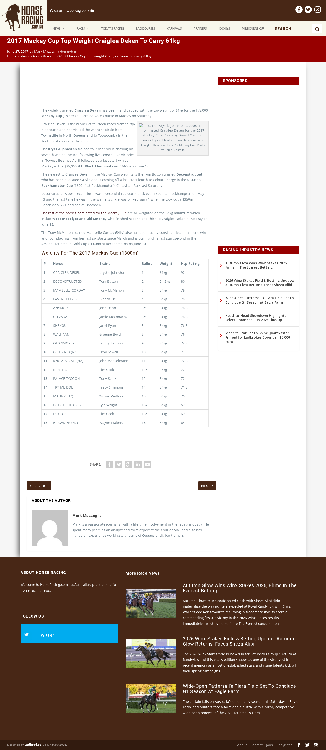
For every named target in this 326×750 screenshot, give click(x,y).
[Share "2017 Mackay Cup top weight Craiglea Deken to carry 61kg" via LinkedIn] (138, 464)
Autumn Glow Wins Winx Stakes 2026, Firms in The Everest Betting (256, 265)
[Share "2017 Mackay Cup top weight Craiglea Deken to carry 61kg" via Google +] (128, 464)
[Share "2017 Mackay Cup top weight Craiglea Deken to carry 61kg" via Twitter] (119, 464)
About (242, 745)
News (57, 28)
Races (81, 28)
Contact (256, 745)
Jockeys (224, 28)
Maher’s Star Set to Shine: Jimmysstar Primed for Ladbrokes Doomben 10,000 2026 (257, 337)
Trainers (200, 28)
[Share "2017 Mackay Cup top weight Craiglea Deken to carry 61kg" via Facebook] (109, 464)
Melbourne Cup (253, 28)
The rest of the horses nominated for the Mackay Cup (84, 213)
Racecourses (145, 28)
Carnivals (174, 28)
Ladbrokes (32, 744)
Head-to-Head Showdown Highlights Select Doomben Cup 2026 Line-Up (255, 317)
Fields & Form (44, 56)
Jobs (269, 745)
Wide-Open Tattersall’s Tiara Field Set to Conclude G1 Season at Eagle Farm (259, 300)
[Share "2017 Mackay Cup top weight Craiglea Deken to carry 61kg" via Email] (147, 464)
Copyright (284, 745)
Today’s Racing (112, 28)
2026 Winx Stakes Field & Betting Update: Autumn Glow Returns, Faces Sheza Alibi (259, 282)
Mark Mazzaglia (46, 51)
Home (11, 56)
